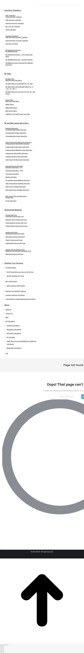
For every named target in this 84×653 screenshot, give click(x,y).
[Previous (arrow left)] (1, 649)
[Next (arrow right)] (3, 649)
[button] (18, 6)
